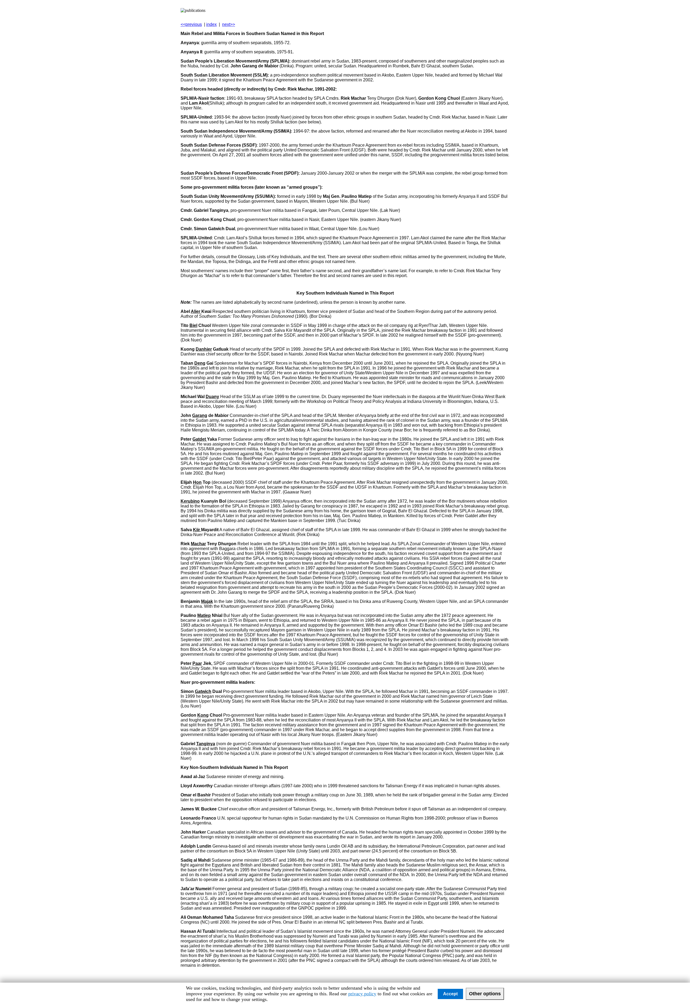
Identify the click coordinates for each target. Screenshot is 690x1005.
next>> (228, 24)
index (211, 24)
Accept (450, 994)
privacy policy (362, 993)
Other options (485, 993)
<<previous (191, 24)
